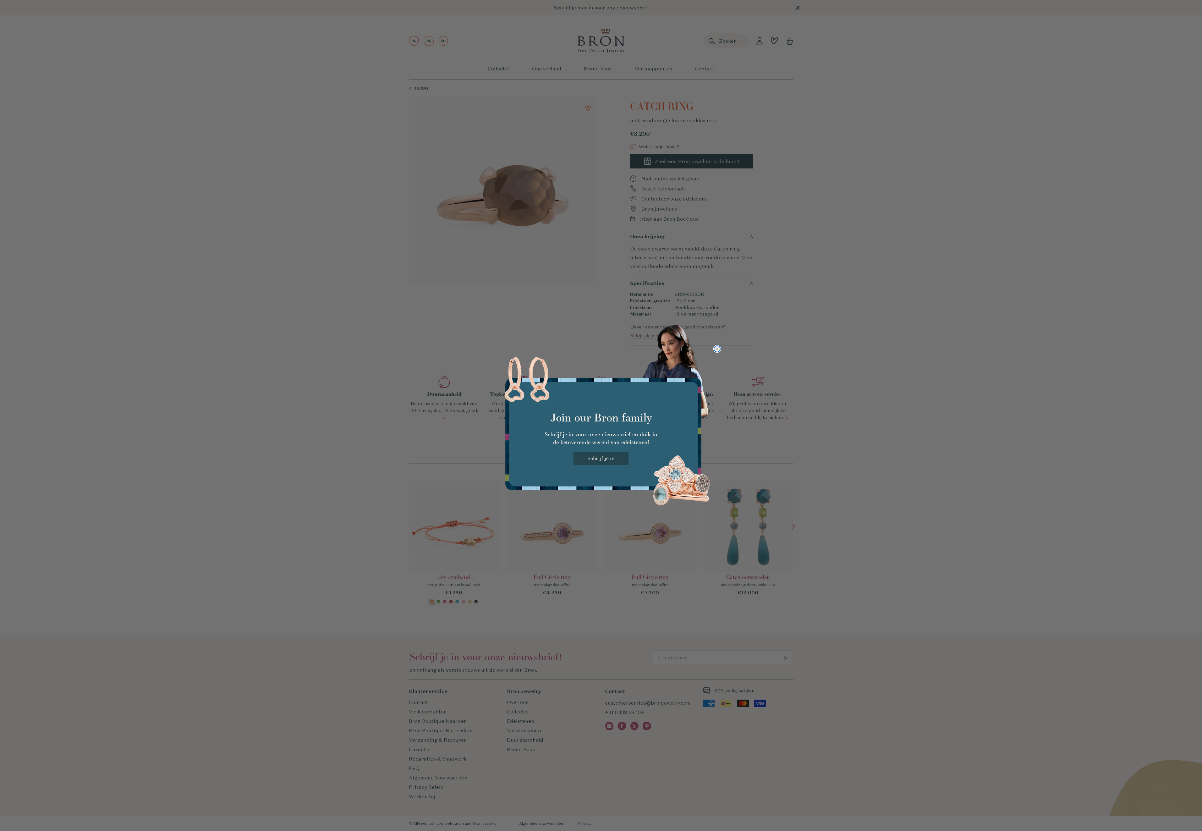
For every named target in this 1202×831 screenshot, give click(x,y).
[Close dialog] (717, 349)
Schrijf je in (601, 458)
